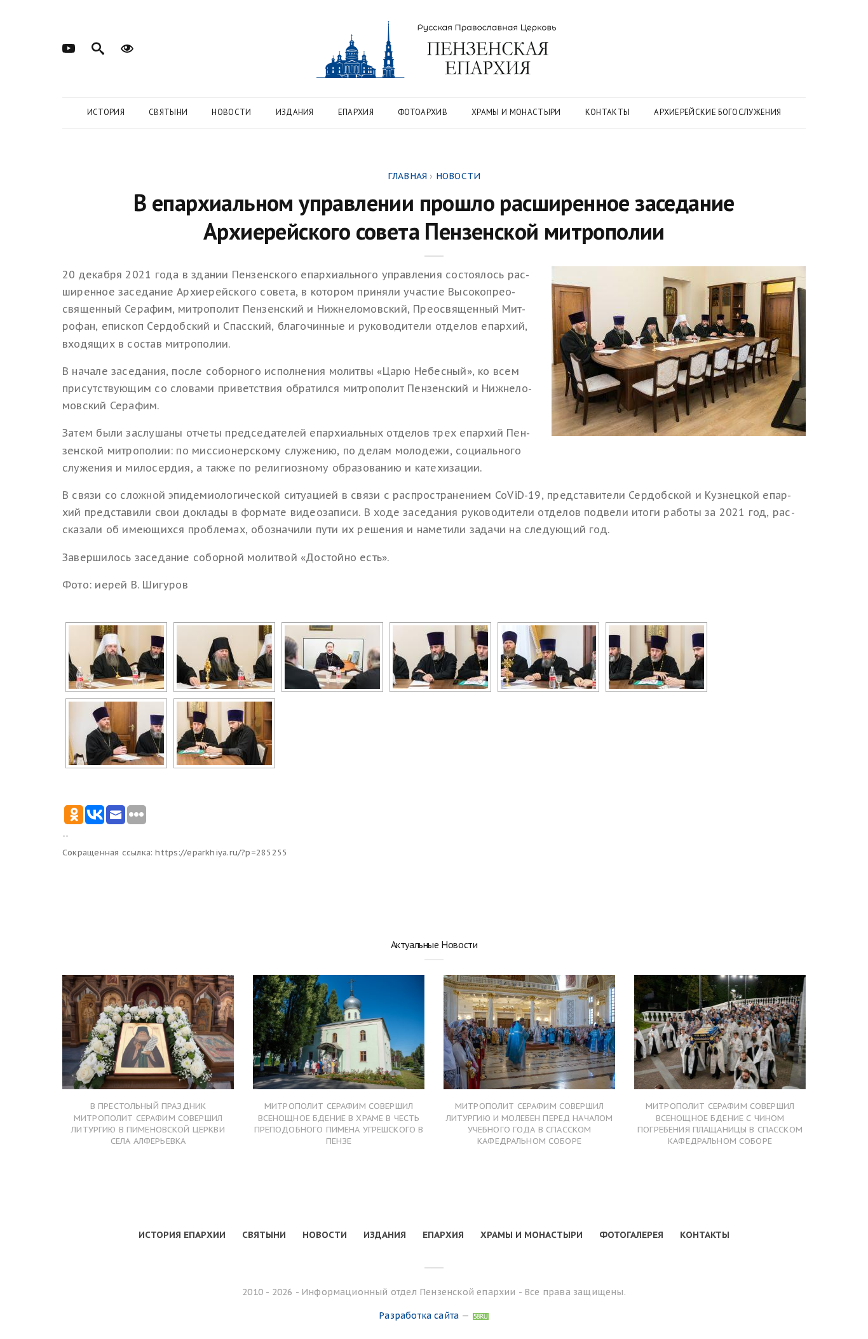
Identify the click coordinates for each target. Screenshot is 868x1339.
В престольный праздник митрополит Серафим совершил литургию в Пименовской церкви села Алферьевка (147, 1123)
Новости (231, 112)
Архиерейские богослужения (717, 112)
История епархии (182, 1234)
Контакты (607, 112)
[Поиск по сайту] (98, 47)
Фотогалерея (631, 1234)
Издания (295, 112)
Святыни (168, 112)
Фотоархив (422, 112)
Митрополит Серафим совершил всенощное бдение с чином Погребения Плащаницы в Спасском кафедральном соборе (720, 1123)
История (106, 112)
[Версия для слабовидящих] (127, 47)
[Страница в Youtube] (68, 47)
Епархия (356, 112)
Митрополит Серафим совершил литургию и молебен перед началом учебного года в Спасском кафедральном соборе (529, 1123)
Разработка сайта (419, 1315)
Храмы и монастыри (516, 112)
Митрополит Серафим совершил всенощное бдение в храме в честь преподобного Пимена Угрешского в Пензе (339, 1123)
